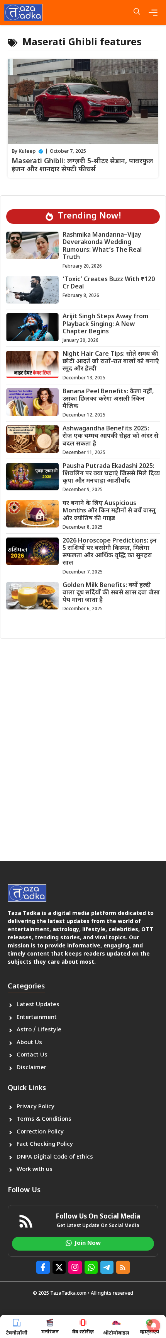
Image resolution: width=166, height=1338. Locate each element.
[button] (137, 12)
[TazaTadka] (23, 12)
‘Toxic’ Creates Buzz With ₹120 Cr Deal (109, 283)
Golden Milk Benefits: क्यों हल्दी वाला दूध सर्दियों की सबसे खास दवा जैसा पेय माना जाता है (111, 593)
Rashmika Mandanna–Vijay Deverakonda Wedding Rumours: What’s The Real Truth (102, 246)
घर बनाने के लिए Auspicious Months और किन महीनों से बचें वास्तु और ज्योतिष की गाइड (109, 511)
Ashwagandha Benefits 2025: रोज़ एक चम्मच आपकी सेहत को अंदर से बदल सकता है (110, 436)
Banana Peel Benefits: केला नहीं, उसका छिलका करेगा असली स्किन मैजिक (108, 399)
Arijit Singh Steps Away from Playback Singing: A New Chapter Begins (105, 324)
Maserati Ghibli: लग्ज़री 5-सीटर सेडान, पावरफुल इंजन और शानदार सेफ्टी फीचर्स (82, 165)
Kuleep (27, 151)
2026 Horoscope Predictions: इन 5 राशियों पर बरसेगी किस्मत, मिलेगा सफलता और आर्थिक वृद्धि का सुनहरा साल (110, 552)
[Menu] (155, 12)
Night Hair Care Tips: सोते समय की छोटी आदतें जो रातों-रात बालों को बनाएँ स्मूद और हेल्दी (111, 361)
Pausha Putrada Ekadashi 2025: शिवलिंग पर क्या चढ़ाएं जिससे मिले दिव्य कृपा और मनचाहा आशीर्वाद (111, 473)
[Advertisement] (83, 747)
